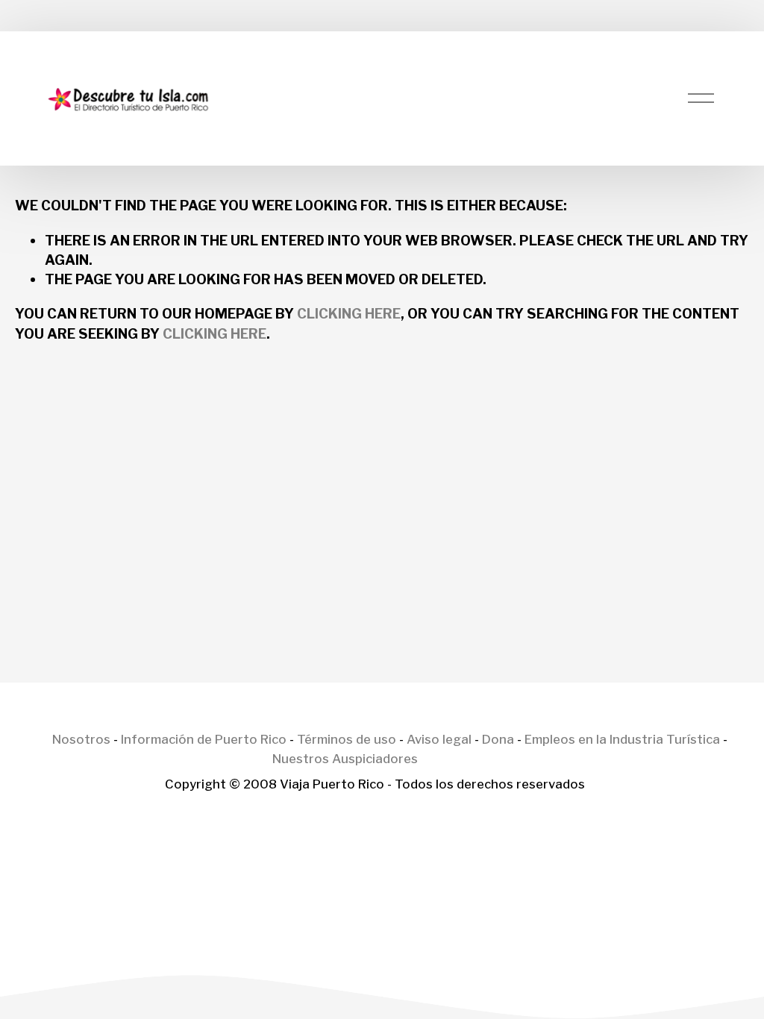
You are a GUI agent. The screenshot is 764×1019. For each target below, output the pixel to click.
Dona (498, 740)
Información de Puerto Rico (203, 740)
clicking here (349, 313)
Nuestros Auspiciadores (345, 759)
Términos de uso (346, 740)
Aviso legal (439, 740)
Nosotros (81, 740)
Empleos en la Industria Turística (622, 740)
